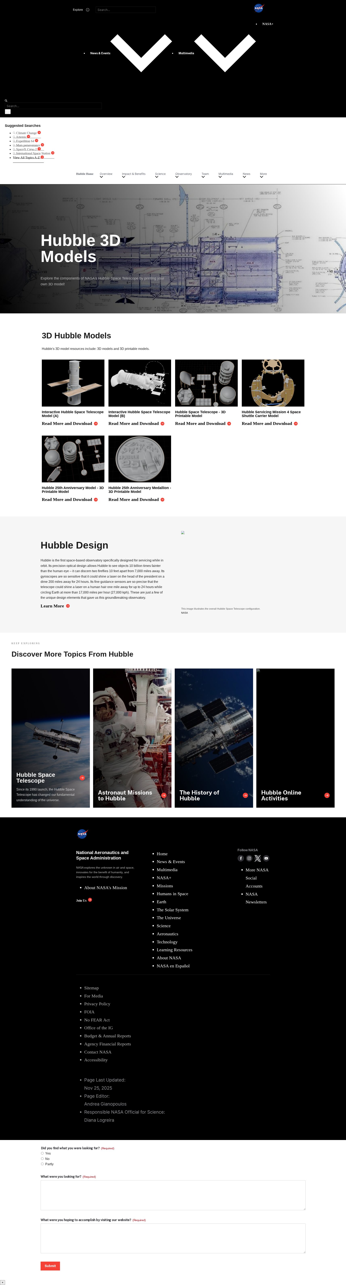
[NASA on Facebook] (241, 858)
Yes (48, 1153)
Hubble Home (84, 173)
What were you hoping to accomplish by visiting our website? (93, 1220)
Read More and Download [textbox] (67, 423)
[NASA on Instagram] (249, 858)
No (47, 1159)
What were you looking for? (68, 1177)
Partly (49, 1164)
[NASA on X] (258, 858)
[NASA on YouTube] (266, 858)
